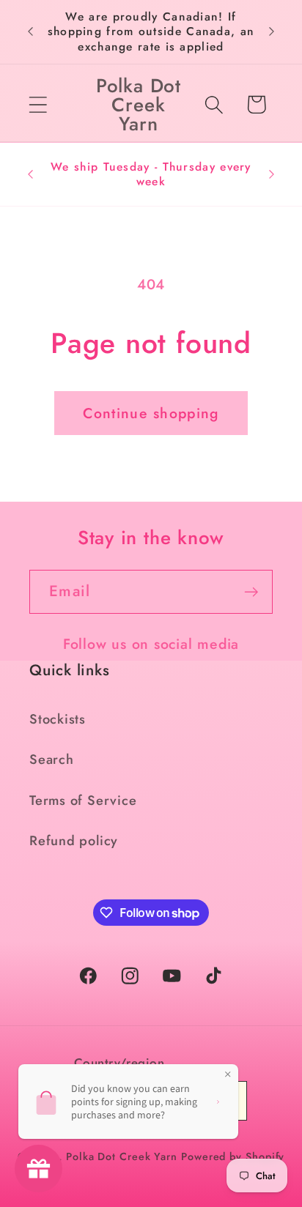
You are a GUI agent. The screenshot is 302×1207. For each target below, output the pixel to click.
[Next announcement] (272, 31)
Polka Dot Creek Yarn (121, 1156)
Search (51, 759)
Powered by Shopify (232, 1156)
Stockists (57, 719)
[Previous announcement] (31, 31)
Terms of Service (82, 800)
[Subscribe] (251, 592)
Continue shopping (150, 413)
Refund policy (73, 840)
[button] (38, 104)
